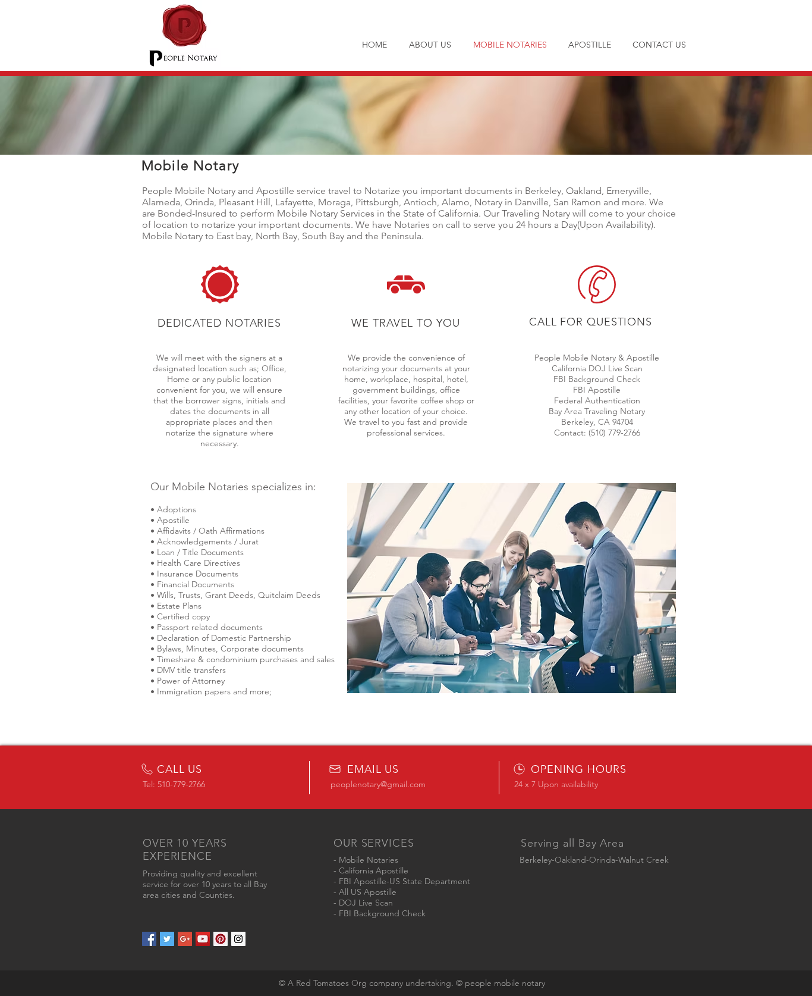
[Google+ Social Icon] (185, 939)
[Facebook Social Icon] (149, 939)
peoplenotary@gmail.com (378, 784)
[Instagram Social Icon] (238, 939)
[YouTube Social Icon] (203, 939)
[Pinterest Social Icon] (220, 939)
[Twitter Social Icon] (167, 939)
